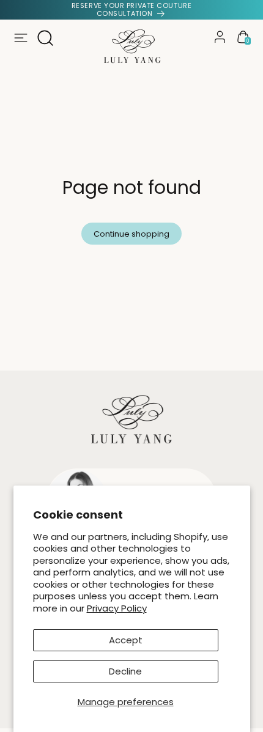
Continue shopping (131, 234)
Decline (125, 671)
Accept (126, 640)
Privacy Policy (117, 608)
